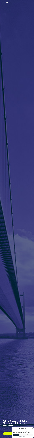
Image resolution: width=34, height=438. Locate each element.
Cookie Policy (20, 436)
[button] (32, 428)
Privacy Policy (24, 436)
